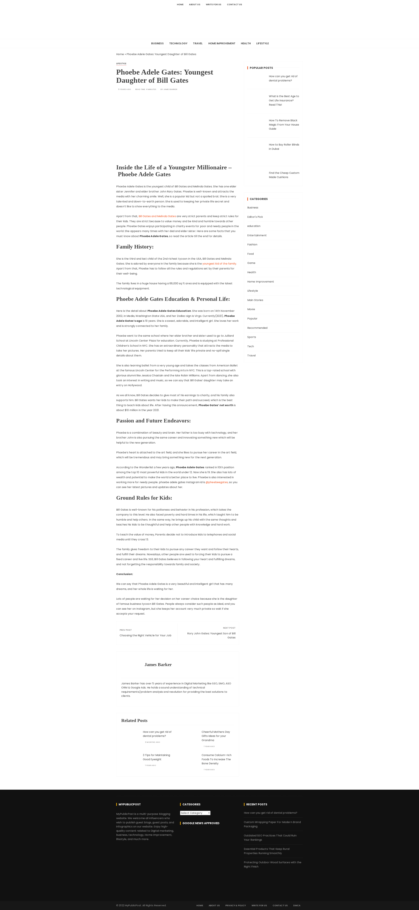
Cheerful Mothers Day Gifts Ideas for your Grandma (216, 736)
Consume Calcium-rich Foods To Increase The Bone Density (216, 759)
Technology (178, 43)
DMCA (296, 905)
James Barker (170, 89)
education (253, 226)
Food (250, 254)
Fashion (252, 244)
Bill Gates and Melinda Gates (157, 216)
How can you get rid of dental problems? (157, 734)
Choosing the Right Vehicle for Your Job (145, 635)
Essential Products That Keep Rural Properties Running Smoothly (267, 851)
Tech (250, 346)
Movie (251, 309)
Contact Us (234, 4)
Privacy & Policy (235, 905)
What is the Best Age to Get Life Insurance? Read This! (284, 100)
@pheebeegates (217, 482)
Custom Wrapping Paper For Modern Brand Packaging (272, 824)
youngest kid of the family (219, 264)
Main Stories (255, 300)
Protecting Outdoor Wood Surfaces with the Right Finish (272, 864)
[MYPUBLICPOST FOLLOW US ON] (209, 835)
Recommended (257, 328)
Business (157, 43)
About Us (194, 4)
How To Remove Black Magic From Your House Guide (284, 125)
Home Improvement (221, 43)
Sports (251, 337)
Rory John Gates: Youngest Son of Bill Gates (211, 636)
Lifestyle (262, 43)
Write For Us (213, 4)
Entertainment (257, 235)
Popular (252, 318)
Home (180, 4)
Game (251, 263)
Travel (198, 43)
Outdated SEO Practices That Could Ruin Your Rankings (270, 838)
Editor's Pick (255, 217)
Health (246, 43)
